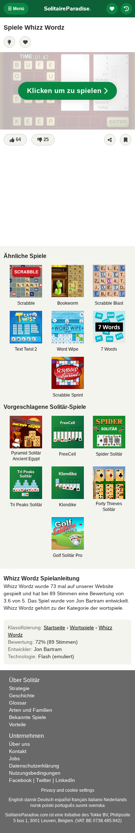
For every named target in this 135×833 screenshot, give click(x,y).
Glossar (18, 703)
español (63, 799)
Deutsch (45, 799)
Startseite (54, 627)
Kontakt (17, 751)
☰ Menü (16, 8)
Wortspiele (82, 627)
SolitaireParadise (67, 9)
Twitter (43, 780)
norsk (35, 805)
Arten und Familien (30, 710)
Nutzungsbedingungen (34, 773)
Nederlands (115, 799)
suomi (81, 805)
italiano (95, 799)
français (79, 799)
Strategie (19, 688)
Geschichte (22, 695)
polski (48, 805)
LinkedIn (65, 780)
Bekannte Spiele (27, 717)
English (16, 799)
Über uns (19, 744)
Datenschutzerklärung (34, 766)
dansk (30, 799)
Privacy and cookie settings (67, 790)
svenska (97, 805)
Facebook (20, 780)
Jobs (14, 758)
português (65, 805)
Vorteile (17, 724)
